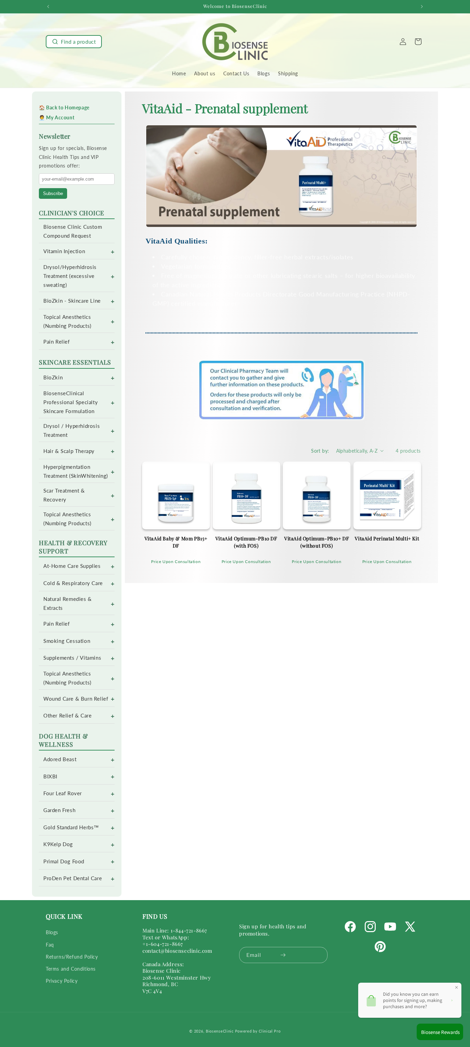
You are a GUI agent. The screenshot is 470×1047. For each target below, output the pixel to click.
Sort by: (320, 451)
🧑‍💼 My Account (56, 117)
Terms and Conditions (71, 969)
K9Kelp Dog (58, 844)
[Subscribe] (283, 955)
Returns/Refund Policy (72, 957)
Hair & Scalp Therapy (69, 451)
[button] (74, 41)
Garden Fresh (59, 810)
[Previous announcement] (48, 6)
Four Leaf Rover (62, 793)
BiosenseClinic (220, 1031)
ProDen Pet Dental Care (72, 878)
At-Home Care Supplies (72, 566)
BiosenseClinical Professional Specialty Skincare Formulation (70, 402)
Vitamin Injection (64, 251)
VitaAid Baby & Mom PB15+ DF (176, 542)
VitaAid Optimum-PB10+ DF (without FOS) (316, 542)
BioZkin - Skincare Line (72, 301)
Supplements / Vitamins (72, 658)
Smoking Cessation (66, 641)
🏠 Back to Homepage (64, 107)
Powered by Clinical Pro (258, 1031)
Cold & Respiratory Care (73, 583)
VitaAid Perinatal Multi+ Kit (387, 538)
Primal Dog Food (63, 861)
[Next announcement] (421, 6)
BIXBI (50, 776)
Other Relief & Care (67, 716)
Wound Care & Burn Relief (75, 699)
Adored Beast (59, 759)
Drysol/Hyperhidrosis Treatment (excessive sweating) (70, 276)
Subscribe (53, 193)
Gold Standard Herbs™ (71, 827)
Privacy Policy (61, 981)
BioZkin (53, 377)
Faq (50, 945)
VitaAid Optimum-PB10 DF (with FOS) (246, 542)
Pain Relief (56, 342)
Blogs (52, 933)
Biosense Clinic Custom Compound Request (72, 231)
